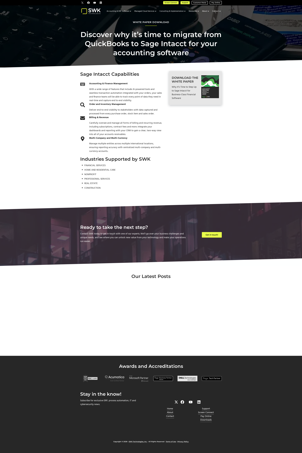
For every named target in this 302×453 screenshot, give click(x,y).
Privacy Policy (183, 442)
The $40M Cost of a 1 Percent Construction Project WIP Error (99, 329)
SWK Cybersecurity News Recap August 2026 (198, 327)
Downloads (206, 420)
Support (185, 3)
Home (170, 409)
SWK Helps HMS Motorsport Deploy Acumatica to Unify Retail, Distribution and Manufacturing (151, 333)
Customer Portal (199, 3)
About (170, 412)
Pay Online (215, 3)
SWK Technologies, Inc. (138, 442)
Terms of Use (171, 442)
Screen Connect (171, 3)
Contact (170, 416)
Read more (91, 347)
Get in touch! (212, 235)
